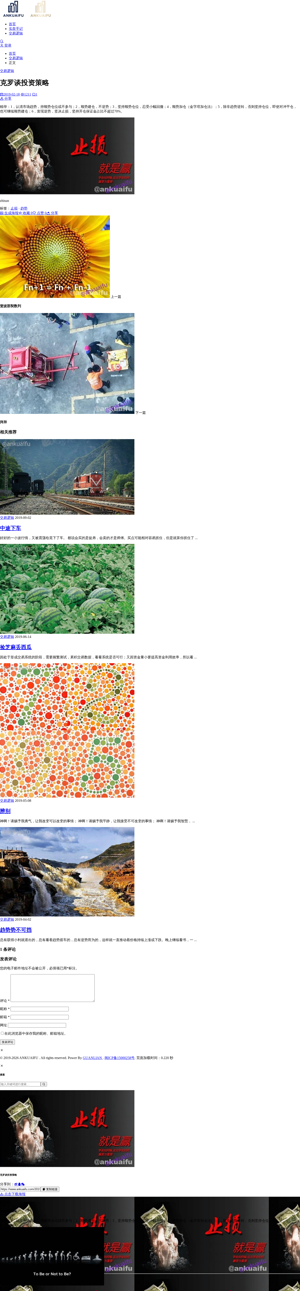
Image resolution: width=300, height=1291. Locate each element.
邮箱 (5, 1017)
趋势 (23, 208)
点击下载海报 (14, 1194)
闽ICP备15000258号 (120, 1058)
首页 (12, 24)
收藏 (27, 213)
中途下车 (10, 528)
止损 (14, 208)
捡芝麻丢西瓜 (16, 647)
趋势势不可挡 (16, 930)
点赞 (41, 213)
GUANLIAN (93, 1058)
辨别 (5, 811)
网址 (3, 1025)
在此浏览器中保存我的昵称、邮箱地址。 (36, 1033)
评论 (5, 1001)
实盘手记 (16, 29)
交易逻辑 (16, 33)
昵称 (5, 1009)
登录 (7, 45)
